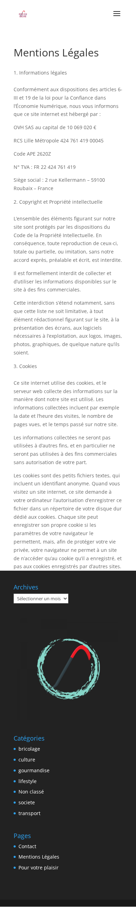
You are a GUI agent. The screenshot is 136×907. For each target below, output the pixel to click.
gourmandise (34, 770)
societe (26, 802)
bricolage (29, 748)
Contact (27, 846)
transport (29, 813)
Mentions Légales (38, 856)
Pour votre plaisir (38, 867)
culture (26, 759)
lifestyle (27, 781)
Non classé (31, 791)
